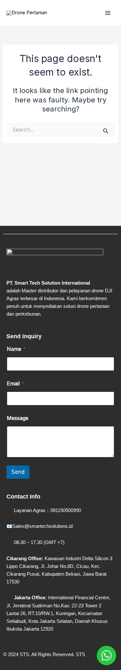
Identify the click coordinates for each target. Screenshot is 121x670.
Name (16, 349)
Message (17, 418)
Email (15, 384)
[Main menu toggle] (108, 13)
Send (18, 472)
